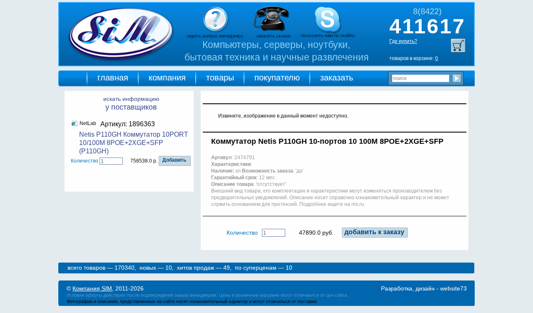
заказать (336, 77)
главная (112, 77)
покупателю (277, 77)
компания (167, 77)
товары (220, 77)
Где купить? (403, 41)
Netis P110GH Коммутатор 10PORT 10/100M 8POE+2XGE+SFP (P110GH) (133, 143)
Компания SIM (92, 288)
